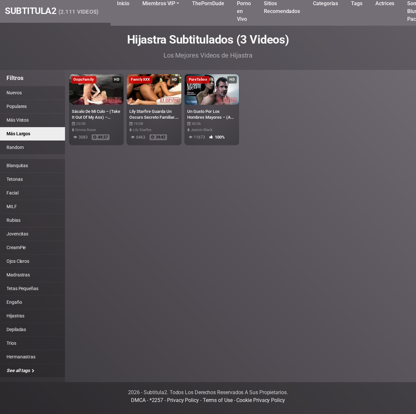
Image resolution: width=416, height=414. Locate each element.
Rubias (13, 220)
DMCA (138, 400)
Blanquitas (17, 165)
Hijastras (15, 315)
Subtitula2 (52, 11)
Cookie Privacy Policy (260, 400)
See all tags (18, 370)
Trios (11, 343)
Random (15, 147)
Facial (12, 192)
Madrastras (18, 274)
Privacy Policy (183, 400)
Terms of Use (218, 400)
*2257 (156, 400)
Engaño (14, 302)
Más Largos (18, 133)
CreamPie (16, 247)
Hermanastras (20, 356)
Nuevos (14, 92)
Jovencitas (17, 233)
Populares (16, 106)
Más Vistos (17, 120)
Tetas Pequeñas (22, 288)
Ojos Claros (17, 261)
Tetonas (14, 179)
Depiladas (16, 329)
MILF (11, 206)
